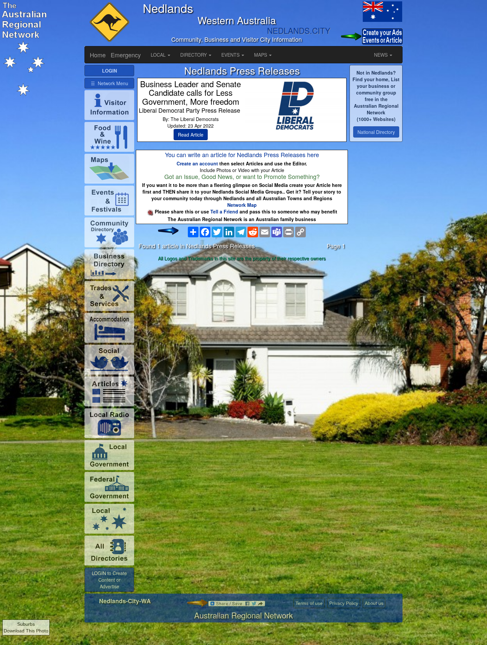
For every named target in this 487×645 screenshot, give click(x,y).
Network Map (242, 205)
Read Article (190, 134)
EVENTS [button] (231, 54)
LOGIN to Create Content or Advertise (109, 580)
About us (374, 603)
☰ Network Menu (109, 83)
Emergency (126, 54)
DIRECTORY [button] (194, 54)
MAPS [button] (261, 54)
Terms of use (309, 603)
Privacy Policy (343, 603)
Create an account (197, 163)
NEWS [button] (381, 54)
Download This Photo (26, 630)
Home (98, 54)
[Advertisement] (242, 315)
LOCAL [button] (159, 54)
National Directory (376, 132)
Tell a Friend (224, 211)
